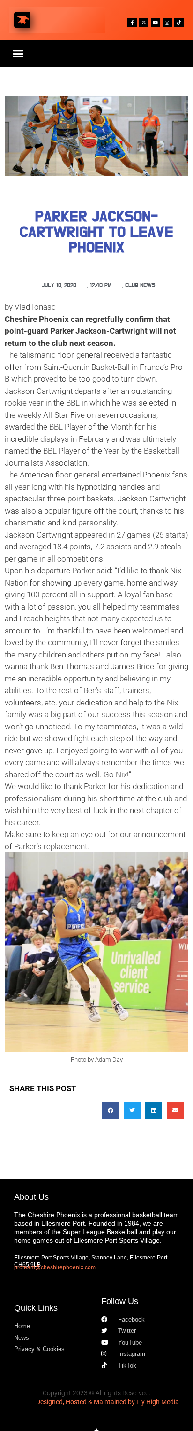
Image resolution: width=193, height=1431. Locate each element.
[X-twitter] (143, 22)
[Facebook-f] (132, 22)
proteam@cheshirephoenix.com (55, 1267)
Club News (140, 285)
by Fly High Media (153, 1402)
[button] (18, 54)
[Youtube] (155, 22)
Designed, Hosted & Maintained (81, 1402)
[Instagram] (167, 22)
